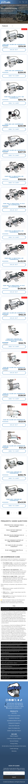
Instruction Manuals (14, 725)
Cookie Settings (14, 748)
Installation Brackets (14, 718)
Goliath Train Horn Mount (14, 730)
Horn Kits (14, 713)
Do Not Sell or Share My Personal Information (14, 746)
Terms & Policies (14, 741)
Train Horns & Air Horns (14, 715)
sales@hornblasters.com (15, 708)
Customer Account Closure (14, 738)
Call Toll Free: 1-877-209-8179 (15, 703)
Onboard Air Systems (14, 723)
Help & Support (14, 736)
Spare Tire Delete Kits (14, 728)
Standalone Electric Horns (14, 720)
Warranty (14, 751)
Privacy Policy (14, 743)
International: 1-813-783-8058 (15, 705)
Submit (14, 777)
